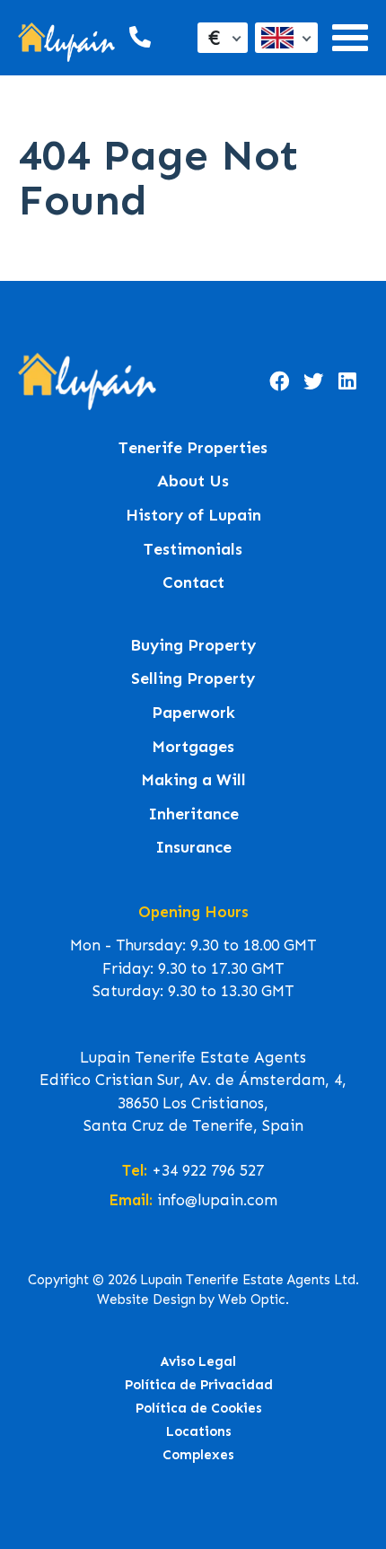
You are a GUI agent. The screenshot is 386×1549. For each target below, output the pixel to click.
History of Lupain (193, 515)
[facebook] (279, 381)
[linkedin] (347, 381)
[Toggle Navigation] (350, 38)
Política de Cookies (199, 1408)
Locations (199, 1431)
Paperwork (193, 713)
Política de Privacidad (199, 1385)
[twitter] (313, 381)
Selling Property (193, 678)
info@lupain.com (217, 1200)
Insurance (193, 847)
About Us (193, 481)
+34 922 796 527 (208, 1170)
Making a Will (193, 780)
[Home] (66, 38)
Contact (193, 582)
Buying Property (193, 645)
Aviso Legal (198, 1361)
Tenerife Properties (193, 448)
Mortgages (193, 747)
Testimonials (193, 549)
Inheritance (193, 814)
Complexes (198, 1455)
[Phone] (138, 37)
